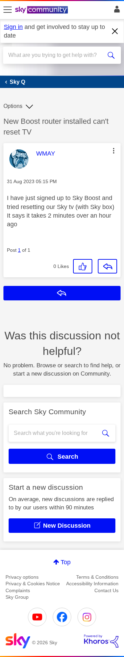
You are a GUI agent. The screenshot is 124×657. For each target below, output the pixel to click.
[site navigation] (7, 10)
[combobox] (56, 55)
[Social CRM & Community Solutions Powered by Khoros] (101, 641)
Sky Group (17, 597)
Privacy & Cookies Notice (33, 583)
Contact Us (106, 590)
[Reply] (107, 266)
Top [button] (66, 562)
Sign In (116, 11)
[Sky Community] (42, 10)
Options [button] (12, 106)
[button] (113, 150)
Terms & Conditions (97, 577)
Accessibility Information (92, 583)
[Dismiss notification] (115, 31)
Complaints (18, 590)
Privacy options (22, 577)
